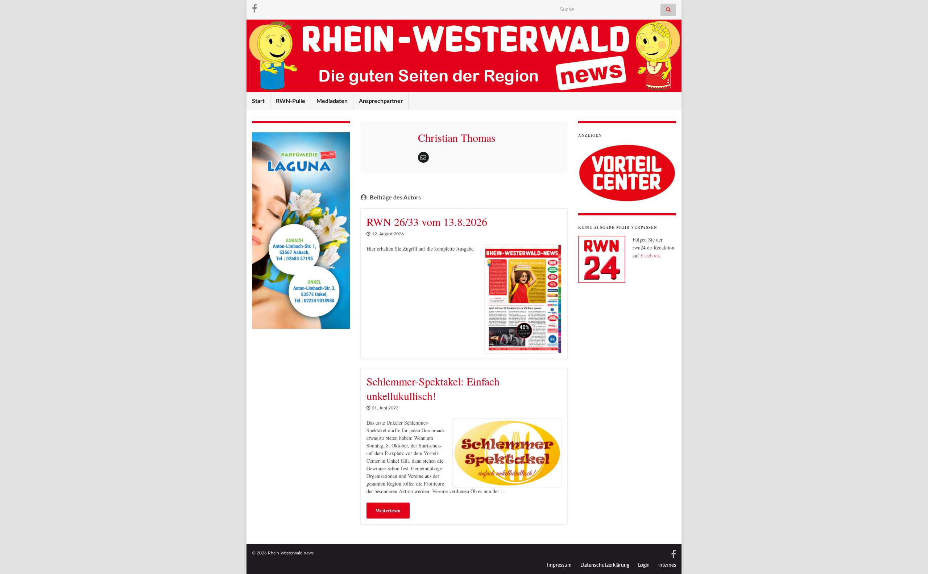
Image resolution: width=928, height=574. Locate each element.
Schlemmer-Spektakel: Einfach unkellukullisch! (433, 388)
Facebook (650, 255)
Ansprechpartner (381, 101)
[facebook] (254, 8)
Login (644, 565)
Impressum (559, 565)
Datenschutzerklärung (604, 565)
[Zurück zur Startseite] (464, 56)
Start (258, 101)
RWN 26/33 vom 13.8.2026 (426, 221)
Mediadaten (332, 101)
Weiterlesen (388, 510)
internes (667, 565)
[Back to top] (912, 558)
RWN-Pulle (290, 101)
